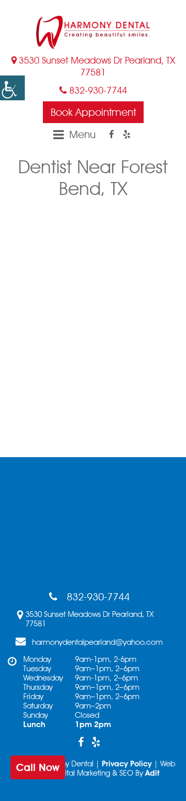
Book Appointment (93, 112)
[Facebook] (111, 134)
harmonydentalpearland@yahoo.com (97, 642)
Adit (152, 773)
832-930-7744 (97, 90)
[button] (12, 87)
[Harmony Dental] (93, 32)
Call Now (37, 767)
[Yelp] (126, 134)
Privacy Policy (127, 763)
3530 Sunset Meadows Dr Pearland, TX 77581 (97, 66)
